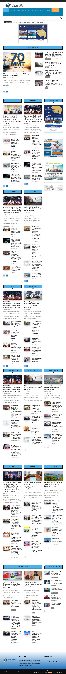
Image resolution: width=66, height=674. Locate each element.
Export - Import (33, 370)
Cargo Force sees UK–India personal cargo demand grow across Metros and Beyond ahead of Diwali (16, 510)
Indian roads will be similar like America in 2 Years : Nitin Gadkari (56, 590)
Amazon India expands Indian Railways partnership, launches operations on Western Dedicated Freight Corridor (57, 505)
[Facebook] (55, 1)
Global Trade (27, 579)
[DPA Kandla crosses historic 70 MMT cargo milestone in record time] (17, 62)
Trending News (14, 642)
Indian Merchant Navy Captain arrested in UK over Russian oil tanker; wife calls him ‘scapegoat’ (57, 405)
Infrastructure (13, 370)
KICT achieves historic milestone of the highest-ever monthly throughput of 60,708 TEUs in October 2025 (37, 636)
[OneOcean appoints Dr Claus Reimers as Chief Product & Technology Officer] (47, 529)
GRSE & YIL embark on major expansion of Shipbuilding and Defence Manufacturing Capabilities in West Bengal (54, 55)
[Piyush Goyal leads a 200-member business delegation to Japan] (27, 418)
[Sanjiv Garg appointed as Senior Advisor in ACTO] (27, 339)
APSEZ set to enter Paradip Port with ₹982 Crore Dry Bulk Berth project (16, 166)
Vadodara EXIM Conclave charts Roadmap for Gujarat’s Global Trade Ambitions (15, 358)
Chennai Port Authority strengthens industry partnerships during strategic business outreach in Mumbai (12, 119)
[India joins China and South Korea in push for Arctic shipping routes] (27, 177)
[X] (60, 1)
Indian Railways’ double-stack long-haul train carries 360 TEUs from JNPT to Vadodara (53, 73)
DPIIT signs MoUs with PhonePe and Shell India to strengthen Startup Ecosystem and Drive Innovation (16, 436)
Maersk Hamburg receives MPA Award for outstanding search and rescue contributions (57, 425)
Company (53, 467)
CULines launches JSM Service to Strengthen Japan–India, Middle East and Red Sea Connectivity (37, 265)
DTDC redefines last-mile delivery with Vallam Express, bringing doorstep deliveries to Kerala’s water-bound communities (36, 327)
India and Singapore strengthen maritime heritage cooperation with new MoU (16, 155)
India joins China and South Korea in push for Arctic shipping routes (37, 177)
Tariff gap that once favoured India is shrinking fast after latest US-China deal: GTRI (11, 584)
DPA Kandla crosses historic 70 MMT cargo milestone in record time (16, 75)
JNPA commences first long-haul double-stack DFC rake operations (28, 22)
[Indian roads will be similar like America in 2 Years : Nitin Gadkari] (47, 590)
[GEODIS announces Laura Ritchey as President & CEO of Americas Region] (47, 582)
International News (53, 370)
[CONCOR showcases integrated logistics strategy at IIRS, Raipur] (33, 575)
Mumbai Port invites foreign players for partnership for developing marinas (15, 142)
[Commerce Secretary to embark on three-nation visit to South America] (27, 428)
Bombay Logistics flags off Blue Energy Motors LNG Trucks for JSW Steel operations (32, 304)
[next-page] (7, 91)
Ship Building (48, 58)
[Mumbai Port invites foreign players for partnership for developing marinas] (6, 141)
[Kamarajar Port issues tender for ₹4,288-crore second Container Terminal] (53, 476)
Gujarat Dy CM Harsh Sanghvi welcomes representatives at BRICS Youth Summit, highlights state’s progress (16, 537)
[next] (61, 22)
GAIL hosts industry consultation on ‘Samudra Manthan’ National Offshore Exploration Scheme (36, 532)
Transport (33, 286)
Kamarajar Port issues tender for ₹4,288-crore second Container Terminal (53, 484)
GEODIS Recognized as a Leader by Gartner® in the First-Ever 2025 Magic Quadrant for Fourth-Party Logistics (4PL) (15, 621)
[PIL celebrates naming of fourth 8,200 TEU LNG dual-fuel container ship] (47, 597)
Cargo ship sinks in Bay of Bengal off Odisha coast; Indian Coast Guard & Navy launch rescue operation (16, 178)
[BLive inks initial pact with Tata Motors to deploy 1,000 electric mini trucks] (27, 349)
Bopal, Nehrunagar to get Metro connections (37, 359)
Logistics (47, 67)
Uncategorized (54, 577)
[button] (61, 18)
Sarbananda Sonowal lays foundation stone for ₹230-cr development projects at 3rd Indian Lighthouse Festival (37, 606)
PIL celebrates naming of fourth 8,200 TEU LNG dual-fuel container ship (56, 597)
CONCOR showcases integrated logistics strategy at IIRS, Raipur (33, 584)
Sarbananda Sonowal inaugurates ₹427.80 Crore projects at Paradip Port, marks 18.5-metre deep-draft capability (16, 256)
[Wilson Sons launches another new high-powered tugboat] (47, 540)
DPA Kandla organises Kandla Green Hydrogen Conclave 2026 (16, 268)
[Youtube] (62, 1)
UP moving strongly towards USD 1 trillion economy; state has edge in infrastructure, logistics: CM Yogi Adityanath (16, 450)
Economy (33, 467)
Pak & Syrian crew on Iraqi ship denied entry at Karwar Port (56, 605)
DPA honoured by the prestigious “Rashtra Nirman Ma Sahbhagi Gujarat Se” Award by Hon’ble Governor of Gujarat (54, 83)
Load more (22, 646)
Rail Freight (47, 76)
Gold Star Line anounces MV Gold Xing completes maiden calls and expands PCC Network (57, 438)
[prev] (59, 22)
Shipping (12, 191)
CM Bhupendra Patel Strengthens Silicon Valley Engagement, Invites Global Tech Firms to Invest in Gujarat (16, 524)
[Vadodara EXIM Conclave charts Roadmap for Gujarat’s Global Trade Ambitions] (6, 357)
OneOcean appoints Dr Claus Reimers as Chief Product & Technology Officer (57, 530)
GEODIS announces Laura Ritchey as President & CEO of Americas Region (56, 582)
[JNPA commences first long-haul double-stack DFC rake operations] (39, 65)
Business (12, 467)
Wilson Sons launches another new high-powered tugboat (57, 541)
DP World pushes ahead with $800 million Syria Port (36, 275)
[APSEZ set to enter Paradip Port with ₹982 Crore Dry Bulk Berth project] (6, 165)
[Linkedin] (57, 1)
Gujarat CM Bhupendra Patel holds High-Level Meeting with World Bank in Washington (32, 485)
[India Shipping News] (14, 5)
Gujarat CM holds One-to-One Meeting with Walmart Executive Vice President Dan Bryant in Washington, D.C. (36, 506)
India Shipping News (16, 671)
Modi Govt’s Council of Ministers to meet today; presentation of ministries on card (16, 604)
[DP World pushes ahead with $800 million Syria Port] (27, 275)
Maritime (33, 100)
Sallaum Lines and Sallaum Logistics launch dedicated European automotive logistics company (57, 519)
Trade (12, 286)
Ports (5, 77)
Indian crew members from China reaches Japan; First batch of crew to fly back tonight (37, 619)
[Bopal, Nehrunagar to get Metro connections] (27, 359)
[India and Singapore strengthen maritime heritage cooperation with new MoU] (6, 153)
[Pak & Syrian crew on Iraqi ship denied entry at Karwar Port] (47, 605)
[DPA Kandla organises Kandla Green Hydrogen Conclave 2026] (6, 268)
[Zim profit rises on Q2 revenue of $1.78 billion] (47, 416)
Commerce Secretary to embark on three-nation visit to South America (36, 430)
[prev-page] (4, 91)
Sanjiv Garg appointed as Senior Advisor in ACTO (36, 340)
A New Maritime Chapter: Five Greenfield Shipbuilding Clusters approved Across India (16, 424)
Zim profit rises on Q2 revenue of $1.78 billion (57, 416)
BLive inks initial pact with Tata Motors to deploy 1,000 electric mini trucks (37, 350)
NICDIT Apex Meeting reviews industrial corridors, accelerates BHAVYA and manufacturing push (16, 551)
